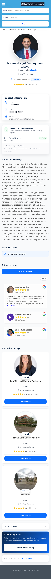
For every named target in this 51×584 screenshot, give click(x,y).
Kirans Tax (25, 495)
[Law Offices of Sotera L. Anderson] (25, 366)
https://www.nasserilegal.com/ (21, 119)
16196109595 (14, 105)
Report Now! (27, 558)
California (22, 30)
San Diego (32, 30)
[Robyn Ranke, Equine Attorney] (25, 422)
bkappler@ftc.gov (16, 112)
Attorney (12, 30)
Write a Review (25, 271)
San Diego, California (27, 390)
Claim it (33, 70)
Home (4, 30)
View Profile (25, 401)
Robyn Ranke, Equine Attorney (25, 438)
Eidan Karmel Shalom (12, 138)
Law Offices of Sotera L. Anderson (25, 381)
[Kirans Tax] (25, 479)
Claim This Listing (25, 547)
